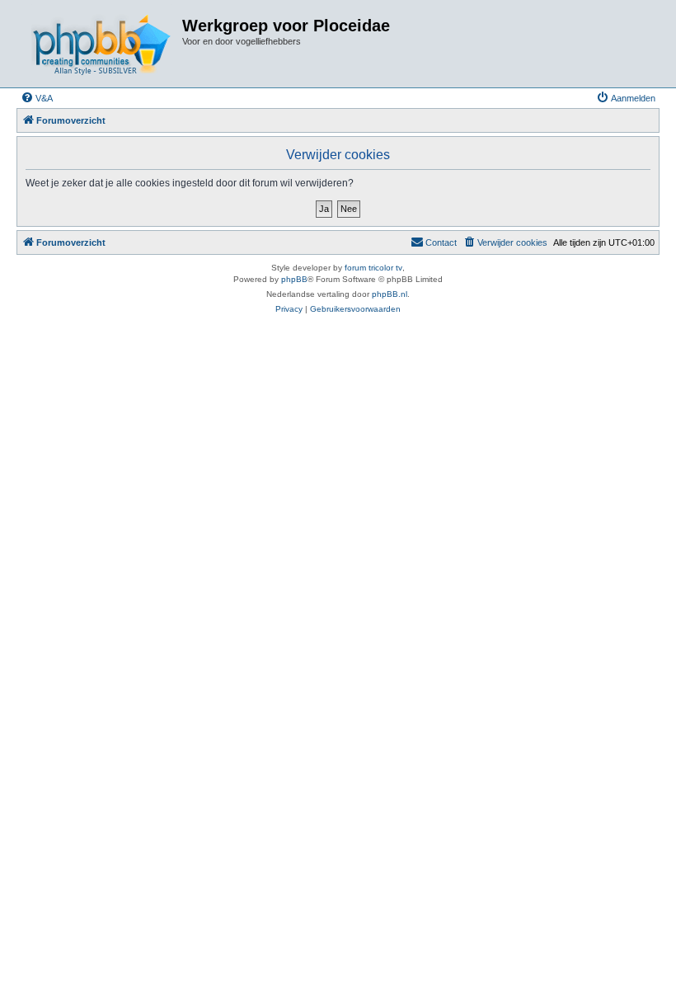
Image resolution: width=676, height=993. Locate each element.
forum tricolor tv (373, 267)
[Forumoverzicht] (101, 43)
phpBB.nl (389, 294)
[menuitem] (37, 98)
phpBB (294, 279)
